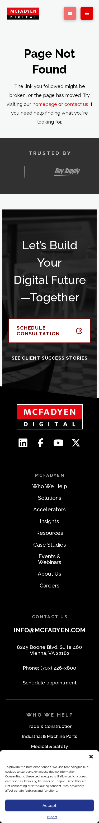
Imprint (52, 817)
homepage (44, 104)
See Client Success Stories (50, 358)
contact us (76, 104)
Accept (49, 805)
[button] (91, 756)
